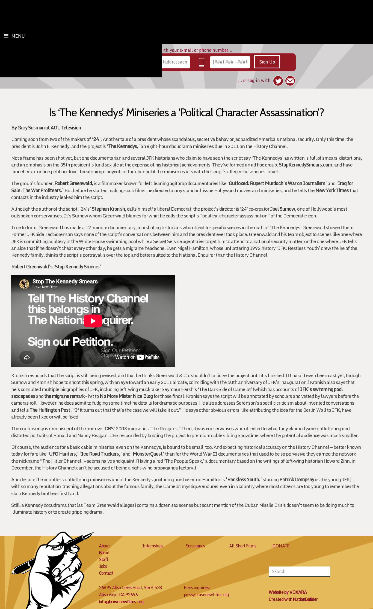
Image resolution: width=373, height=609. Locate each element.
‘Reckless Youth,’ (244, 479)
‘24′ (95, 139)
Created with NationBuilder (293, 599)
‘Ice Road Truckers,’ (100, 454)
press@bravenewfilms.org (206, 594)
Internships (152, 545)
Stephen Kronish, (109, 209)
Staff (103, 559)
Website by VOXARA (288, 592)
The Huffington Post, (50, 410)
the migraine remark (64, 396)
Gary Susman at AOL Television (49, 128)
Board (104, 552)
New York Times (332, 190)
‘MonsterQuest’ (147, 454)
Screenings (195, 545)
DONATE (281, 545)
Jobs (103, 566)
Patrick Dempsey (296, 479)
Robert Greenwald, (73, 183)
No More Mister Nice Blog (126, 396)
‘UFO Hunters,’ (63, 454)
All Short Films (242, 545)
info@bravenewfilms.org (121, 601)
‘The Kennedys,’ (123, 146)
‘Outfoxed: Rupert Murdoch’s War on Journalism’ (277, 183)
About (104, 545)
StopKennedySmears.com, (306, 165)
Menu (18, 36)
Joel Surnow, (283, 209)
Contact (106, 573)
